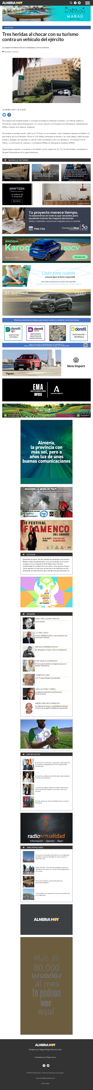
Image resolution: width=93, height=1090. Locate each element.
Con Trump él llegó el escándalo (47, 678)
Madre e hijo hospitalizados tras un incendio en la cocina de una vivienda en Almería (57, 562)
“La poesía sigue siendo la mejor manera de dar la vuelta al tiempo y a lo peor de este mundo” (51, 789)
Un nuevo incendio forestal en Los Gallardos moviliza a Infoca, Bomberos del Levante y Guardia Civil (52, 857)
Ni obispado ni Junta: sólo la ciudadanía (51, 650)
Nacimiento (8, 52)
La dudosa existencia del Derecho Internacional (48, 693)
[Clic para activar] (71, 3)
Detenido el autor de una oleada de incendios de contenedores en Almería (53, 559)
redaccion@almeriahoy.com (45, 1078)
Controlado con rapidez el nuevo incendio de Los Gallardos (52, 894)
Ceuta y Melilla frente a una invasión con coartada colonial (51, 636)
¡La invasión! (40, 622)
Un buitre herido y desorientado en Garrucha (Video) (48, 882)
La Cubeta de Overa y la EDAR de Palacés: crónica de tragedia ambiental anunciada (51, 707)
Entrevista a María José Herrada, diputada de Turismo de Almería (52, 777)
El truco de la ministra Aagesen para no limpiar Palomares (50, 665)
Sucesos (15, 52)
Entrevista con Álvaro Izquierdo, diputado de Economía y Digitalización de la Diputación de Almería (52, 764)
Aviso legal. (45, 1083)
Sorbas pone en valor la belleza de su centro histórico (52, 802)
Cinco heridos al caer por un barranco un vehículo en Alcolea (47, 568)
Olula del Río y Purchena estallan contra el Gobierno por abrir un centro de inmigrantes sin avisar (52, 869)
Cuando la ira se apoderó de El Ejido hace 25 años (43, 564)
